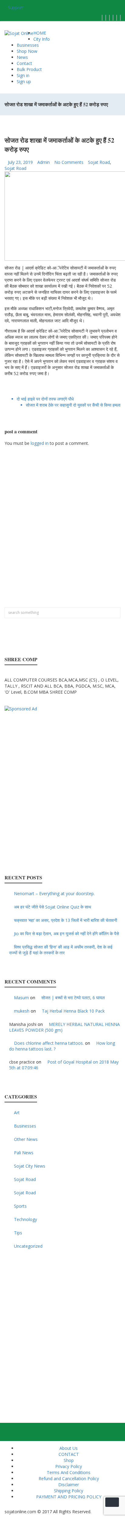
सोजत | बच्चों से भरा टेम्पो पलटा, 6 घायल (73, 997)
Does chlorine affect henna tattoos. (49, 1043)
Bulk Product (29, 69)
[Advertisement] (62, 529)
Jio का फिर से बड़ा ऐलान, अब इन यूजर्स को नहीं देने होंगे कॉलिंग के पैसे (66, 933)
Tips (18, 1233)
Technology (25, 1219)
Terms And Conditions (68, 1472)
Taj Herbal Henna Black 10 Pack (73, 1011)
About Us (68, 1448)
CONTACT (69, 1454)
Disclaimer (68, 1484)
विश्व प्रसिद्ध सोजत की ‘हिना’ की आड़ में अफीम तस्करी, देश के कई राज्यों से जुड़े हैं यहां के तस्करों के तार (61, 950)
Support (15, 7)
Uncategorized (28, 1246)
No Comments (68, 162)
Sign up (24, 81)
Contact (24, 63)
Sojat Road (99, 162)
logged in (40, 443)
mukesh (21, 1011)
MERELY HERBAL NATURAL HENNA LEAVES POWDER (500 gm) (64, 1027)
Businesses (28, 45)
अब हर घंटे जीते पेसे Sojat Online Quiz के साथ (52, 907)
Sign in (23, 75)
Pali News (23, 1152)
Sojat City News (29, 1166)
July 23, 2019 (20, 162)
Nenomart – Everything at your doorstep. (54, 893)
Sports (20, 1206)
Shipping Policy (68, 1491)
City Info (41, 39)
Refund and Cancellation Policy (69, 1478)
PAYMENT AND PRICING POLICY (68, 1497)
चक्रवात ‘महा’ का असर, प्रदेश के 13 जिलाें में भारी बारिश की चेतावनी (65, 920)
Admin (43, 162)
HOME (39, 33)
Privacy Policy (68, 1466)
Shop (69, 1460)
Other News (26, 1139)
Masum (21, 997)
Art (17, 1112)
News (22, 57)
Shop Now (27, 51)
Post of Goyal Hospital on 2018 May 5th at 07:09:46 (64, 1065)
